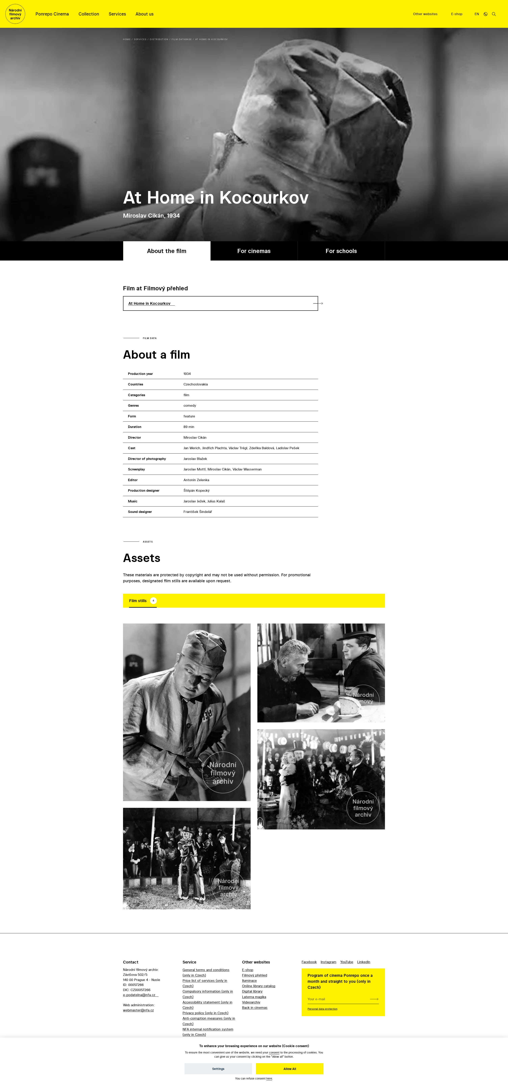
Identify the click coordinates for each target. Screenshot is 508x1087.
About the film (166, 251)
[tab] (143, 601)
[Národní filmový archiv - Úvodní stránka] (15, 14)
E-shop (457, 14)
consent (274, 1052)
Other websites (426, 14)
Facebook (309, 962)
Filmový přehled (254, 975)
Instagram (328, 962)
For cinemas (253, 251)
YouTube (346, 962)
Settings (218, 1069)
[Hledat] (494, 14)
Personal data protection (322, 1009)
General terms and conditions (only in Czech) (206, 972)
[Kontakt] (485, 14)
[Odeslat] (374, 999)
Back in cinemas (254, 1007)
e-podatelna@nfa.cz (139, 994)
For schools (341, 251)
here (269, 1078)
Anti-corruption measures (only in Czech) (209, 1021)
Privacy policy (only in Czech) (205, 1013)
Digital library (252, 991)
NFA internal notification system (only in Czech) (208, 1032)
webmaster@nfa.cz (138, 1010)
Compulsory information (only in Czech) (208, 994)
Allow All (290, 1069)
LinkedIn (363, 962)
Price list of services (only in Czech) (205, 983)
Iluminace (249, 980)
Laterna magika (254, 996)
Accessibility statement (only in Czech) (207, 1005)
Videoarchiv (251, 1002)
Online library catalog (258, 986)
